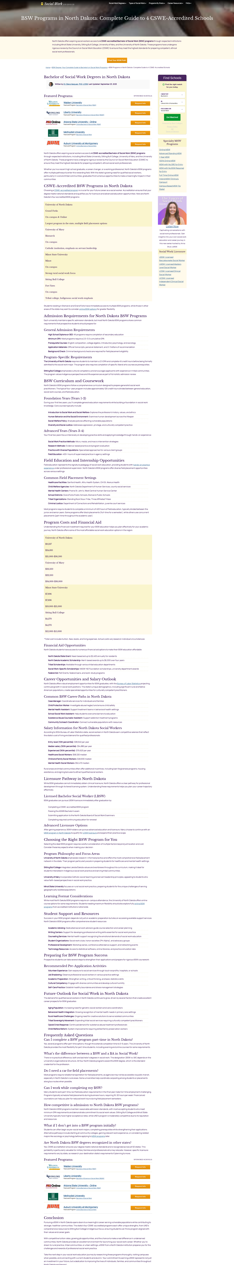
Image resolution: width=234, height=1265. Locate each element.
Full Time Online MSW (169, 175)
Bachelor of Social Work (84, 135)
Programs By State (156, 3)
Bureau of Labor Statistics (128, 683)
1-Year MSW (164, 157)
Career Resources (175, 3)
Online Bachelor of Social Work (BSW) (88, 124)
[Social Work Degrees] (57, 4)
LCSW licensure (90, 833)
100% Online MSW (167, 160)
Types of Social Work (137, 3)
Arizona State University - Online (80, 121)
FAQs (188, 3)
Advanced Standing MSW (170, 153)
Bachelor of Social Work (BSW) (86, 105)
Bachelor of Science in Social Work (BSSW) (90, 115)
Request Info (140, 103)
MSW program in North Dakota (57, 833)
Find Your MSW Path (117, 60)
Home (48, 67)
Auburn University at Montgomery (81, 143)
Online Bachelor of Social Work (86, 146)
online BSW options (88, 309)
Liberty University (72, 112)
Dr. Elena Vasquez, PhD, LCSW (76, 84)
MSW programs (98, 1136)
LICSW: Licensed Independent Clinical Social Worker (171, 281)
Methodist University (74, 131)
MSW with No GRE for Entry (171, 164)
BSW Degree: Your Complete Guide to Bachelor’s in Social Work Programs (79, 67)
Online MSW (164, 149)
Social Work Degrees (117, 3)
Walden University (73, 102)
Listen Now (172, 226)
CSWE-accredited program (66, 190)
